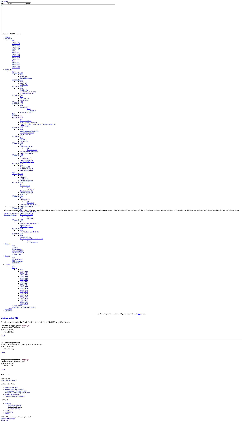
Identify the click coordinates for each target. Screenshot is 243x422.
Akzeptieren (7, 213)
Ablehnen (15, 213)
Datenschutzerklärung (10, 215)
